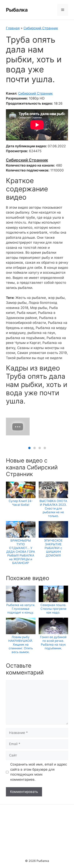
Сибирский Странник (40, 28)
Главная (13, 28)
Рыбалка (17, 10)
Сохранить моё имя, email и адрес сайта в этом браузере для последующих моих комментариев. (38, 771)
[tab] (29, 448)
